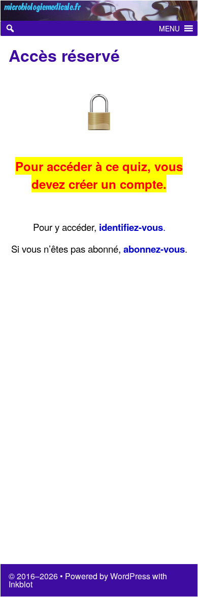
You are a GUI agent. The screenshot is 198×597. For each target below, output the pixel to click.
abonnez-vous (154, 249)
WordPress (130, 576)
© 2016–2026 (34, 576)
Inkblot (20, 584)
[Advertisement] (99, 421)
